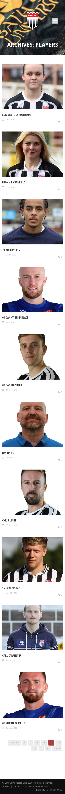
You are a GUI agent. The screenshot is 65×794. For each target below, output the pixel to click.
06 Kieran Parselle (13, 723)
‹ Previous (14, 742)
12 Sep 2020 (11, 728)
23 (34, 748)
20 (44, 742)
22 (58, 742)
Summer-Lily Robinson (16, 115)
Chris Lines (9, 520)
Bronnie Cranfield (13, 182)
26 (48, 748)
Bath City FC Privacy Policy (49, 789)
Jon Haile (8, 453)
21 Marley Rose (11, 250)
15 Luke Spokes (11, 588)
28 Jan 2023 (11, 254)
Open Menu (55, 21)
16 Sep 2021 (11, 390)
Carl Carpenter (11, 656)
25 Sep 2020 (11, 525)
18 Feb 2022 (11, 322)
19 (37, 742)
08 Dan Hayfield (12, 385)
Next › (57, 748)
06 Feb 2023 (11, 119)
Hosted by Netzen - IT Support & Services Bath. (25, 786)
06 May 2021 (11, 457)
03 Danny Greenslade (15, 317)
